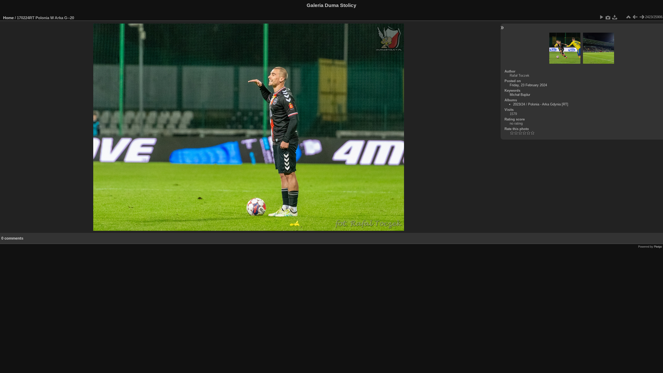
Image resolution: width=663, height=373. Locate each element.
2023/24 (519, 104)
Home (8, 18)
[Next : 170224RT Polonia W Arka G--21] (641, 17)
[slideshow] (601, 17)
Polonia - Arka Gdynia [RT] (548, 104)
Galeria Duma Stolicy (331, 5)
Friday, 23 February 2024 (528, 85)
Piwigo (658, 246)
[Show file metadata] (608, 17)
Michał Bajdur (520, 95)
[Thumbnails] (628, 17)
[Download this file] (614, 17)
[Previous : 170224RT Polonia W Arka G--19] (635, 17)
